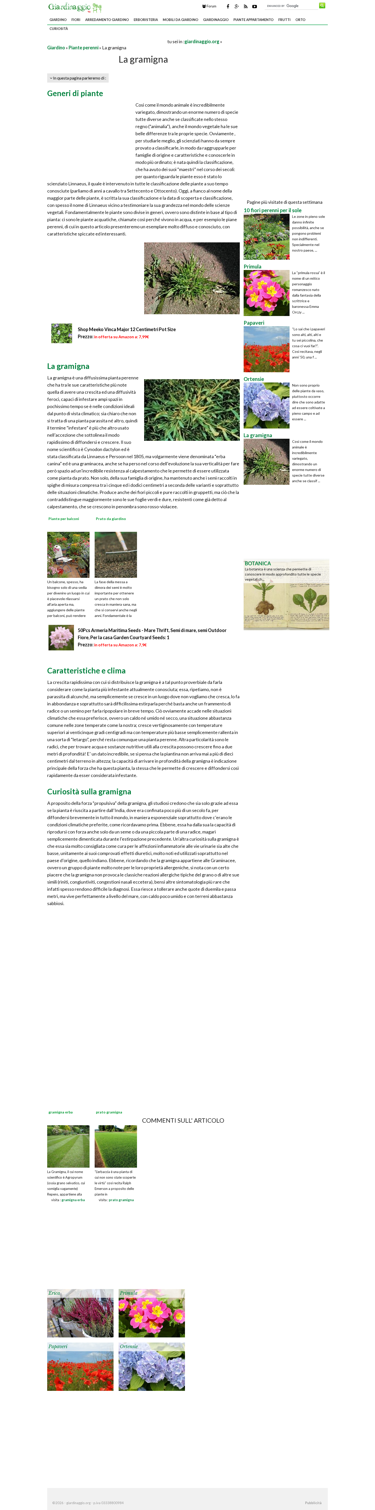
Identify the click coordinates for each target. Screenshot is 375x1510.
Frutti (284, 20)
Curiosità (58, 29)
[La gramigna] (268, 462)
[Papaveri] (80, 1366)
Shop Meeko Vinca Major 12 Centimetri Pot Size (127, 329)
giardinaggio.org (201, 41)
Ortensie (129, 1346)
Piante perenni (83, 47)
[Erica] (80, 1312)
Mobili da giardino (180, 20)
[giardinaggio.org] (76, 7)
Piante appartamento (253, 20)
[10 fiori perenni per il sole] (268, 237)
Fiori (75, 20)
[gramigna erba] (68, 1146)
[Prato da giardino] (118, 554)
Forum (211, 6)
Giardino (58, 20)
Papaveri (57, 1346)
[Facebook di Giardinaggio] (228, 6)
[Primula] (152, 1312)
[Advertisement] (107, 41)
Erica (54, 1293)
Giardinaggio (216, 20)
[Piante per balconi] (70, 554)
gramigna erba (73, 1200)
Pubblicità (313, 1503)
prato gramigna (121, 1200)
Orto (300, 20)
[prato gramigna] (116, 1146)
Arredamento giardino (107, 20)
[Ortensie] (152, 1366)
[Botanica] (286, 594)
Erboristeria (146, 20)
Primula (129, 1293)
